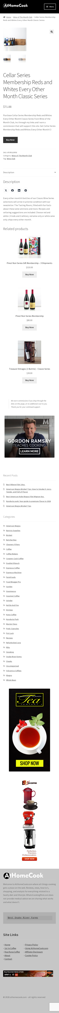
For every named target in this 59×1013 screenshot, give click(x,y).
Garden (9, 586)
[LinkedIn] (19, 190)
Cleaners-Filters (13, 544)
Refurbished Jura (13, 642)
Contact (8, 958)
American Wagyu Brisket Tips (18, 506)
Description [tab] (8, 172)
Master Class (11, 624)
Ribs (8, 647)
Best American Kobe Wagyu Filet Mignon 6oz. (25, 496)
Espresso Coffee (13, 568)
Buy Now (10, 139)
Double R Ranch (12, 563)
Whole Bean (11, 680)
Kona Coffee (11, 614)
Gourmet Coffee (12, 596)
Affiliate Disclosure (34, 951)
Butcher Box (11, 540)
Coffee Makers (12, 554)
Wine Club (11, 158)
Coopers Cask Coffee (14, 558)
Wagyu (9, 675)
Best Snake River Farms (23, 918)
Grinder (9, 600)
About (7, 955)
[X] (6, 190)
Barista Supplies (13, 530)
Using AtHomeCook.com (36, 948)
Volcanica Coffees (13, 670)
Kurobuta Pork (12, 619)
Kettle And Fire (12, 605)
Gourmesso (11, 591)
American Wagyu (13, 526)
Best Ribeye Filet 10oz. (15, 484)
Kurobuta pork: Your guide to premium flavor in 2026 (28, 501)
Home (8, 17)
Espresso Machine (13, 572)
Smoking (10, 652)
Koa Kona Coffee (12, 951)
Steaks (9, 661)
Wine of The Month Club (22, 17)
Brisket (9, 535)
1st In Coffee (10, 948)
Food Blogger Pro (13, 582)
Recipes (9, 638)
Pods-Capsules (12, 628)
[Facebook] (12, 190)
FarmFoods (11, 577)
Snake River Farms (14, 656)
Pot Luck (10, 633)
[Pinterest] (25, 190)
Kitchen (9, 610)
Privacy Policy (31, 944)
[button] (52, 32)
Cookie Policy (31, 955)
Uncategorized (12, 666)
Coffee (9, 549)
